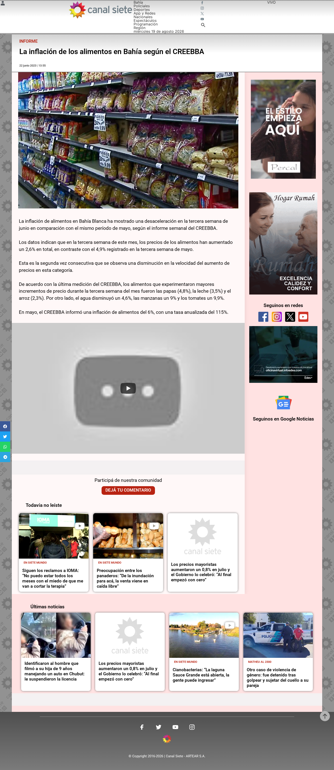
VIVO (271, 2)
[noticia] (54, 536)
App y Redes (144, 13)
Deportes (142, 9)
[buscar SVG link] (203, 25)
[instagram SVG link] (202, 8)
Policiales (142, 6)
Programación (146, 24)
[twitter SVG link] (202, 14)
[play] (79, 526)
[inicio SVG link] (167, 739)
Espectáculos (145, 20)
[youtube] (303, 316)
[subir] (325, 716)
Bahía (138, 2)
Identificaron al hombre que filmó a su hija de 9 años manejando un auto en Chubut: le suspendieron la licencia (55, 671)
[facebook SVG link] (202, 3)
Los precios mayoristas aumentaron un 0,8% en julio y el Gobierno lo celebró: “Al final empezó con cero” (201, 572)
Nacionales (143, 17)
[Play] (128, 388)
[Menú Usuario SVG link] (2, 3)
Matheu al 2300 (259, 662)
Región (139, 27)
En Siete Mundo (35, 562)
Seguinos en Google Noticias (283, 419)
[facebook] (263, 316)
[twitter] (290, 316)
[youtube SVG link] (202, 19)
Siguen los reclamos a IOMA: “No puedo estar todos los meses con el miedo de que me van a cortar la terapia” (52, 578)
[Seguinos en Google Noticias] (283, 402)
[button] (5, 426)
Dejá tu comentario (128, 490)
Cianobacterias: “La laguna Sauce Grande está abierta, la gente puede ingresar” (201, 675)
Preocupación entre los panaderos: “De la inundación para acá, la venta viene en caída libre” (125, 578)
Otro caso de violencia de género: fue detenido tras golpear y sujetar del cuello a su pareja (278, 677)
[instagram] (276, 316)
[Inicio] (100, 9)
